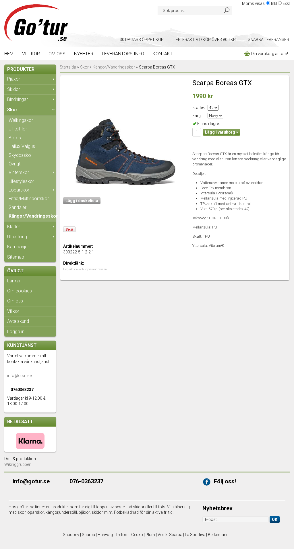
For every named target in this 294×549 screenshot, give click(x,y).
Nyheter (83, 53)
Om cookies (19, 291)
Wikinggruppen (17, 464)
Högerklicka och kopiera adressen (85, 269)
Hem (8, 53)
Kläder (13, 226)
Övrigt (14, 164)
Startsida (68, 67)
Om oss (57, 53)
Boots (15, 137)
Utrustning (17, 236)
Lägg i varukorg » (221, 132)
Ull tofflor (18, 129)
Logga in (15, 331)
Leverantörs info (123, 53)
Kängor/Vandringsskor (32, 216)
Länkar (14, 281)
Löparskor (19, 190)
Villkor (31, 53)
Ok (274, 519)
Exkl (286, 3)
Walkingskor (21, 120)
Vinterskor (19, 172)
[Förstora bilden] (125, 135)
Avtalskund (18, 321)
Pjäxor (13, 79)
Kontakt (163, 53)
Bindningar (17, 99)
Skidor (13, 89)
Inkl (274, 3)
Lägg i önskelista (81, 200)
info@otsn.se (19, 375)
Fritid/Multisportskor (29, 198)
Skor (12, 109)
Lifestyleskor (21, 181)
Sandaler (17, 207)
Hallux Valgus (22, 146)
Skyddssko (20, 155)
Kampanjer (18, 246)
